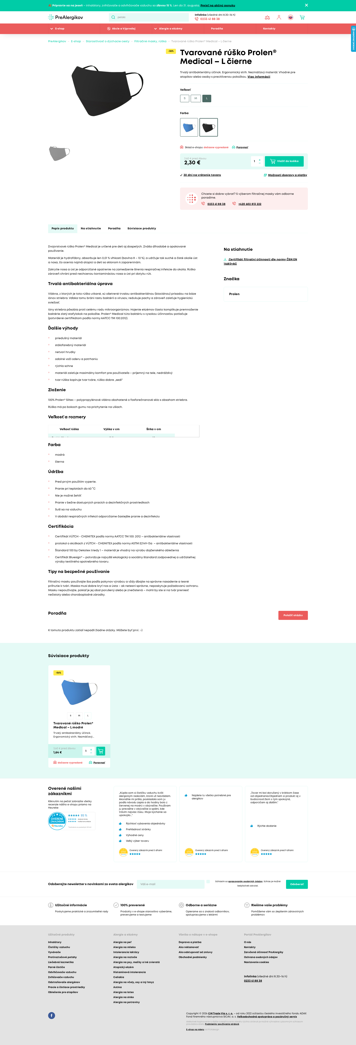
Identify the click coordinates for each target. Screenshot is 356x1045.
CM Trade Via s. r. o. (220, 1013)
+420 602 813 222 (249, 204)
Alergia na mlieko (124, 947)
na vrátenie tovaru (202, 175)
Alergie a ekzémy (170, 29)
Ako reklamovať (189, 947)
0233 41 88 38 (210, 19)
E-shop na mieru (195, 1030)
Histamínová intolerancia (129, 972)
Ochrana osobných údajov (261, 957)
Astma (117, 987)
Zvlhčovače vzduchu (61, 977)
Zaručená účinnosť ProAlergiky (263, 952)
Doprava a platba (190, 942)
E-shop (60, 29)
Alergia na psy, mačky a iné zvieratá (136, 962)
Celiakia (118, 977)
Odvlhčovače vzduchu (62, 972)
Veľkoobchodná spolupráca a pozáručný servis (267, 1017)
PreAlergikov (57, 41)
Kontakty (269, 29)
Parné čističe (56, 967)
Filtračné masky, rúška (150, 41)
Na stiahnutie (91, 228)
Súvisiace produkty (142, 228)
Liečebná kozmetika (61, 962)
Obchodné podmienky (193, 957)
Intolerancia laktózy (126, 952)
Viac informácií (259, 77)
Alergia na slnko (123, 997)
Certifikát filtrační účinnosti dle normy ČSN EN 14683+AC (260, 261)
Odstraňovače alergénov (64, 982)
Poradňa (217, 29)
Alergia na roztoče (125, 957)
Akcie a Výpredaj (123, 29)
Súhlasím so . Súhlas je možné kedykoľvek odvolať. (247, 884)
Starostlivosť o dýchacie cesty (107, 41)
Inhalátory (54, 942)
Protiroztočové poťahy (62, 957)
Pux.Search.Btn (113, 17)
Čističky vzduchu (59, 947)
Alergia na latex (123, 992)
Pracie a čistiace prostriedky (66, 987)
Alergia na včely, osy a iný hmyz (133, 982)
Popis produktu (63, 228)
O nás (247, 942)
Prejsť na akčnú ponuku (218, 5)
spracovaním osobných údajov (245, 882)
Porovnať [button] (242, 147)
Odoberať (297, 884)
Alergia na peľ (122, 942)
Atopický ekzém (123, 967)
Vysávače (54, 952)
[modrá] (189, 127)
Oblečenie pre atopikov (63, 992)
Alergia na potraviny (126, 1002)
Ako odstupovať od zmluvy (195, 952)
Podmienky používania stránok (222, 1024)
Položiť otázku (293, 615)
